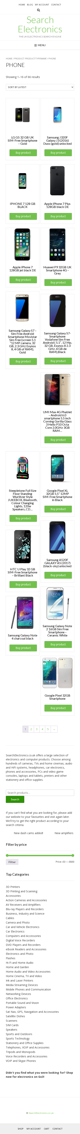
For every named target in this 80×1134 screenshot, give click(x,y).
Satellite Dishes (15, 1016)
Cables (10, 918)
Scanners (11, 1020)
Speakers (11, 1029)
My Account (42, 4)
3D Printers (13, 887)
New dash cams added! (24, 833)
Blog (30, 4)
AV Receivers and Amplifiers (23, 904)
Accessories (13, 896)
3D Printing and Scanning (21, 891)
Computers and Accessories (23, 936)
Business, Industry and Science (25, 913)
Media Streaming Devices (22, 985)
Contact (56, 4)
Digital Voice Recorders (20, 940)
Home (22, 4)
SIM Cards (12, 1025)
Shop (20, 1128)
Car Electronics (15, 931)
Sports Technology (18, 1038)
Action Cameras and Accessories (26, 900)
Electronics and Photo (19, 954)
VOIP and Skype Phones (21, 1061)
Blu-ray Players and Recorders (25, 909)
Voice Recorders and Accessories (26, 1056)
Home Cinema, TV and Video (24, 976)
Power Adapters (16, 1007)
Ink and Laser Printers (19, 980)
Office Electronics (17, 998)
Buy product (23, 152)
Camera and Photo (18, 922)
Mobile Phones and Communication (28, 989)
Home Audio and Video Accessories (28, 971)
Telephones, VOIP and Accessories (28, 1047)
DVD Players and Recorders (23, 945)
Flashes (10, 958)
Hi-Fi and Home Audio (19, 962)
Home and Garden (17, 967)
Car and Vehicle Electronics (22, 927)
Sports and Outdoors (19, 1034)
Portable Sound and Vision (22, 1003)
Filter (12, 862)
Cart (46, 1128)
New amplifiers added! (64, 833)
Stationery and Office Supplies (24, 1043)
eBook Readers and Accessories (26, 949)
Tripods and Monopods (20, 1052)
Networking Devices (18, 994)
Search (15, 799)
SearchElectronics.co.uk (41, 1112)
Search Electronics (40, 24)
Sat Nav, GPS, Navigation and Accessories (32, 1012)
